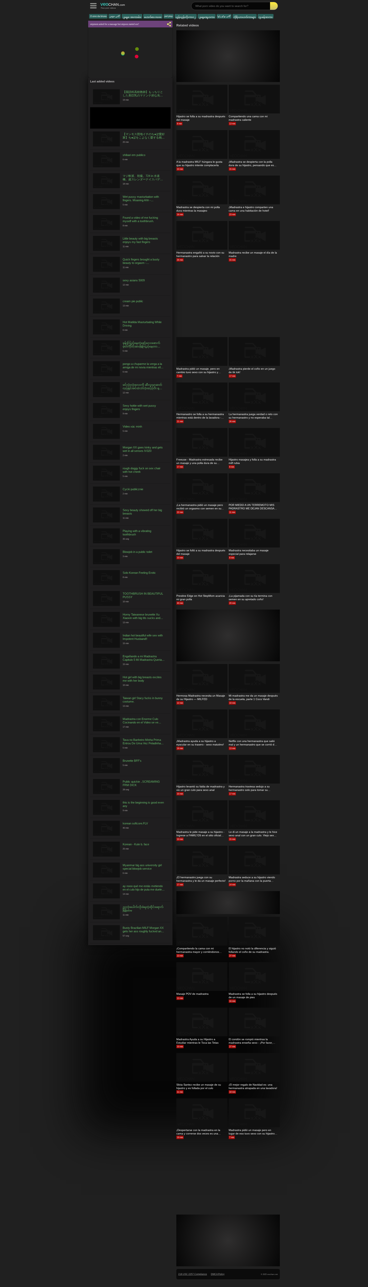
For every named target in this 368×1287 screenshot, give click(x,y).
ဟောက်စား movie (153, 17)
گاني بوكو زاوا (224, 16)
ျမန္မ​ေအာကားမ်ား (132, 17)
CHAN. (112, 4)
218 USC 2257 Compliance (192, 1274)
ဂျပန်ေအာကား (266, 17)
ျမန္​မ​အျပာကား (207, 17)
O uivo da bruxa (98, 16)
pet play (168, 16)
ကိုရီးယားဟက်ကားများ (244, 17)
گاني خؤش (114, 16)
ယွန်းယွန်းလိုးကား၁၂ (186, 17)
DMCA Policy (217, 1274)
